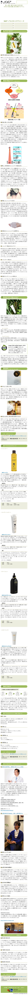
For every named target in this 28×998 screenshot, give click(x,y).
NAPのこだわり (21, 24)
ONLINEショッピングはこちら (22, 2)
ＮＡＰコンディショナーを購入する (14, 566)
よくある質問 (7, 28)
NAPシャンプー (5, 472)
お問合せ (22, 987)
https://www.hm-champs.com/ (7, 920)
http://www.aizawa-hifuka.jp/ (7, 810)
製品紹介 (7, 26)
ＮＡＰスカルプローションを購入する (14, 625)
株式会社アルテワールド (14, 990)
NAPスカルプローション (6, 595)
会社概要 (5, 987)
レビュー (21, 26)
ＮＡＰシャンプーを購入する (14, 507)
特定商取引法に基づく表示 (14, 987)
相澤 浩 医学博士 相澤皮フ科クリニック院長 (12, 767)
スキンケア (21, 28)
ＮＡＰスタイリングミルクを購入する (14, 680)
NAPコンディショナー (6, 534)
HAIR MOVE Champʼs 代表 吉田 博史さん (12, 813)
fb (26, 9)
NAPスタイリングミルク (6, 646)
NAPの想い (7, 24)
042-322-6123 (14, 438)
